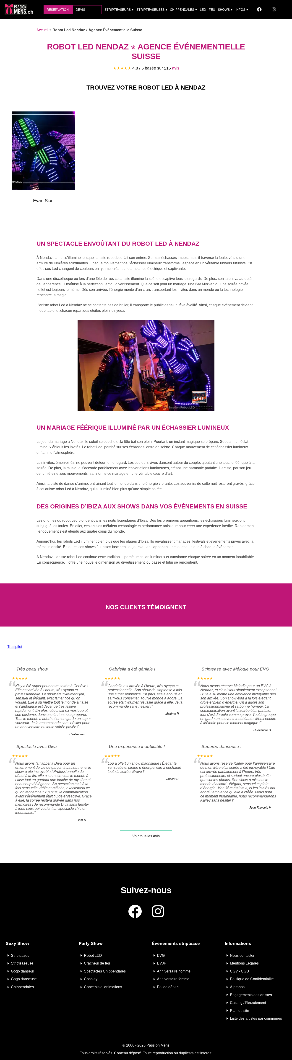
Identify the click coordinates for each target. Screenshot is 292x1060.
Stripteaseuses (150, 9)
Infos (240, 9)
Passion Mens (157, 1045)
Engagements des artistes (251, 995)
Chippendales (182, 9)
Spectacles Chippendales (105, 971)
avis (175, 68)
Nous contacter (242, 955)
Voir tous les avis (146, 836)
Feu (212, 9)
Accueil (42, 30)
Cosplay (90, 979)
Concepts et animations (103, 987)
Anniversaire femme (173, 979)
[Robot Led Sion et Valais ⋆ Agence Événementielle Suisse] (43, 151)
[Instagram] (274, 9)
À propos (237, 987)
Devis (80, 9)
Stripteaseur (21, 955)
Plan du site (239, 1010)
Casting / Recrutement (248, 1003)
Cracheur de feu (97, 963)
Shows (224, 9)
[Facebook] (259, 9)
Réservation (58, 9)
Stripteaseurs (117, 9)
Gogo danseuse (24, 979)
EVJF (161, 963)
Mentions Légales (244, 963)
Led (203, 9)
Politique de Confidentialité (252, 979)
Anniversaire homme (173, 971)
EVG (161, 955)
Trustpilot (14, 647)
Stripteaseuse (22, 963)
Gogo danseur (22, 971)
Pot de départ (168, 987)
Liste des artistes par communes (256, 1018)
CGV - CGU (239, 971)
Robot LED (93, 955)
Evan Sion (43, 200)
